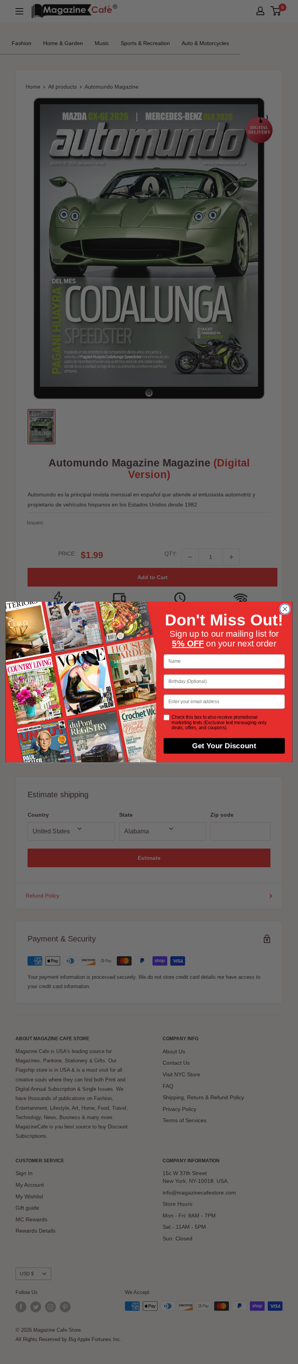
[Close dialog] (285, 609)
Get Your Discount (224, 746)
